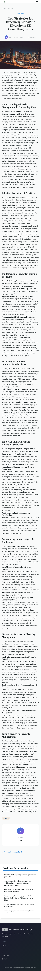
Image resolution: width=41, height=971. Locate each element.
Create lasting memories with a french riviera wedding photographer (19, 890)
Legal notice (6, 955)
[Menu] (37, 1)
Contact (4, 959)
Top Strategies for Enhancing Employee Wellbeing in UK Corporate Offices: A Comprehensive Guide (17, 883)
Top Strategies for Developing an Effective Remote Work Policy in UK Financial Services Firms (19, 898)
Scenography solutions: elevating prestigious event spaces (19, 905)
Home (4, 945)
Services (10, 8)
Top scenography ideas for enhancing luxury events (19, 912)
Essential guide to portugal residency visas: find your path (20, 876)
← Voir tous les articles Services (13, 852)
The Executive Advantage (20, 929)
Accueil (4, 8)
